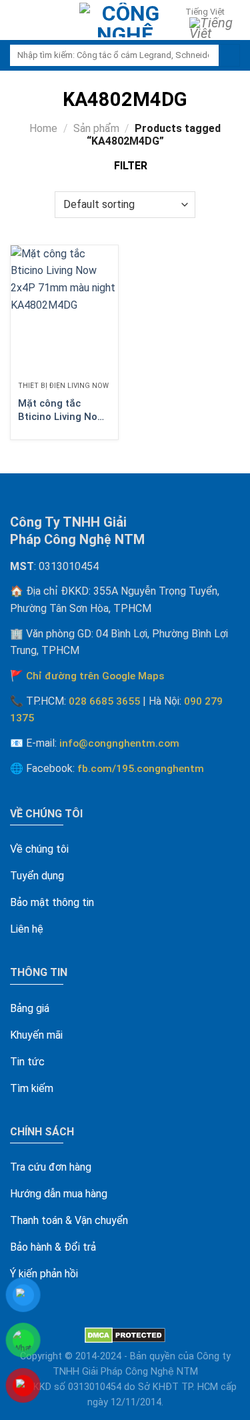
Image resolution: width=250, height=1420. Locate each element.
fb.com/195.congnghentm (140, 769)
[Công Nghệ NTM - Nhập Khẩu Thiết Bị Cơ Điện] (125, 20)
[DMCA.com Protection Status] (125, 1335)
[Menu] (17, 20)
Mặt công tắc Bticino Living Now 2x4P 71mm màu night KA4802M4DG (61, 410)
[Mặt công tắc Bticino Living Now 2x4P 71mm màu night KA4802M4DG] (64, 309)
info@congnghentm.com (119, 743)
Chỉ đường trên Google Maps (95, 676)
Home (43, 128)
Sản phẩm (96, 128)
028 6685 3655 (104, 701)
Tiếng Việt (205, 12)
